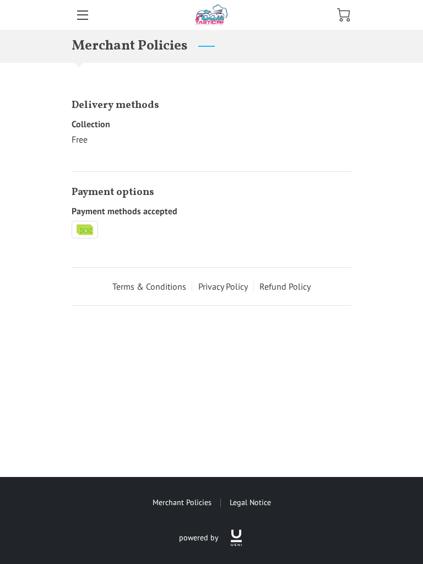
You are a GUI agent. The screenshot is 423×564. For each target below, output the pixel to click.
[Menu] (82, 15)
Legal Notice (250, 502)
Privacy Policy (223, 286)
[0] (343, 14)
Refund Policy (285, 286)
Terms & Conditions (149, 286)
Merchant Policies (182, 502)
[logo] (236, 537)
